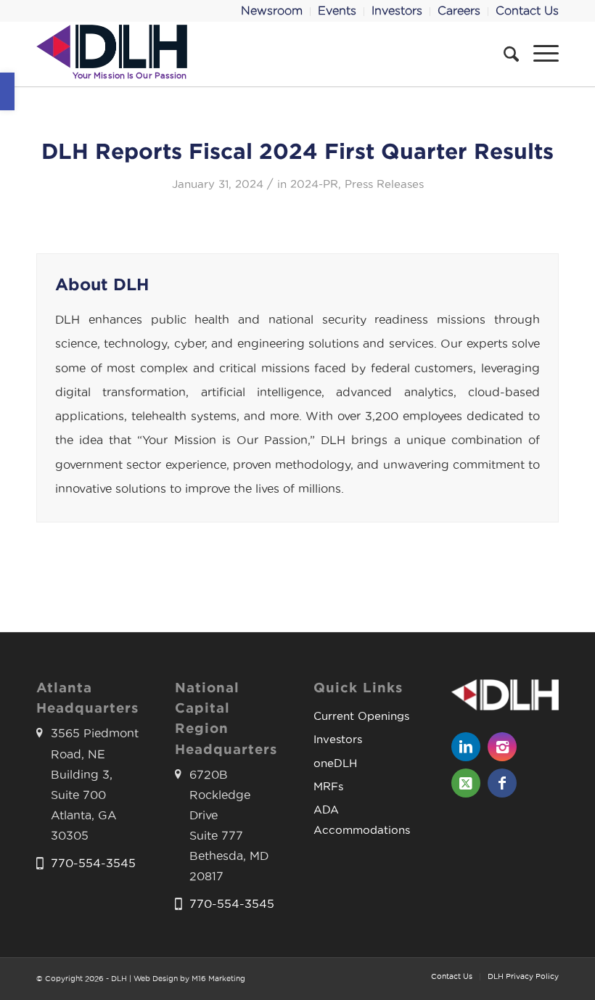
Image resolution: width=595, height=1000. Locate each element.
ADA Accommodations (361, 819)
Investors (337, 739)
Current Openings (361, 716)
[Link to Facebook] (502, 783)
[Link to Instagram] (502, 746)
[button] (7, 91)
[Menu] (539, 53)
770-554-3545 (93, 863)
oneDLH (335, 763)
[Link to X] (465, 783)
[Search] (504, 53)
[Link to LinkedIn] (465, 746)
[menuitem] (272, 11)
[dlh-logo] (111, 53)
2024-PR (314, 184)
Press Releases (384, 184)
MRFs (328, 786)
